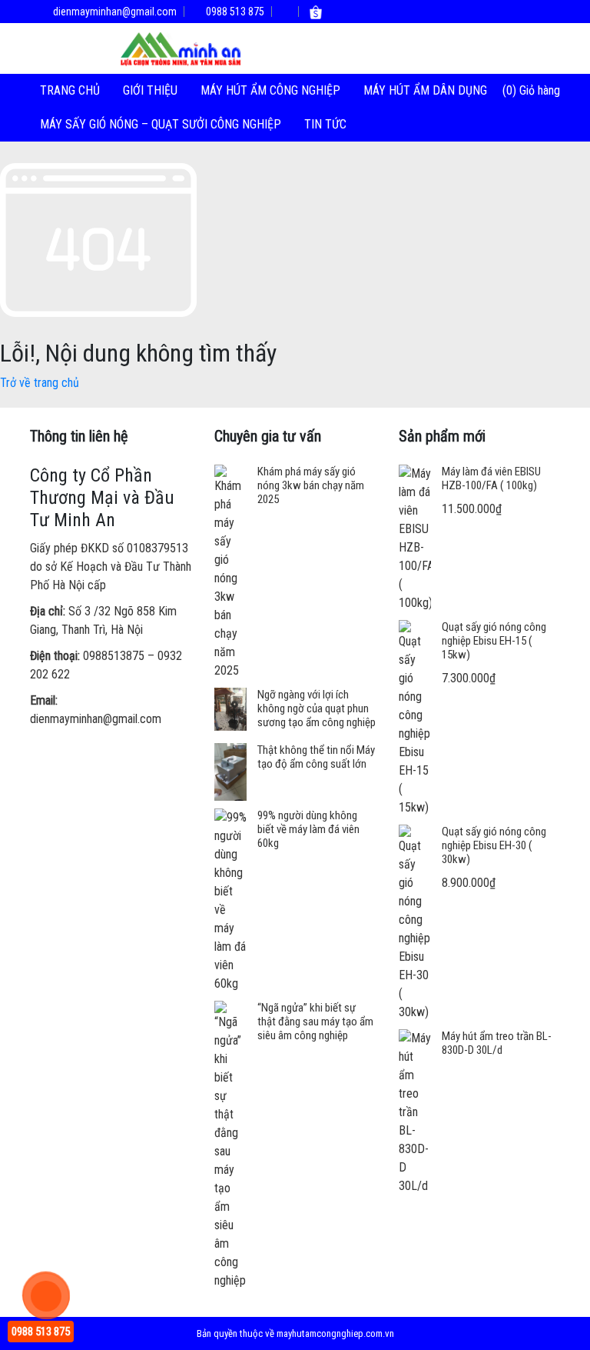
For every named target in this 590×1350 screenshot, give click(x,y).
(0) (510, 90)
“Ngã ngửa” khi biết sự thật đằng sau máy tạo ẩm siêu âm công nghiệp (315, 1021)
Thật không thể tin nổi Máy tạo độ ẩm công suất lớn (316, 757)
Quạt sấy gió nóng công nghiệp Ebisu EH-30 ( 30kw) (494, 845)
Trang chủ (70, 90)
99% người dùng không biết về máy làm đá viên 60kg (308, 829)
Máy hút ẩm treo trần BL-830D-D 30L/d (497, 1043)
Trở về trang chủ (39, 382)
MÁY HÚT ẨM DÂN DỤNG (425, 90)
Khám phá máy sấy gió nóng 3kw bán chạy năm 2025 (310, 485)
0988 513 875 (234, 11)
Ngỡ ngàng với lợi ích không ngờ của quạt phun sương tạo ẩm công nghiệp (316, 708)
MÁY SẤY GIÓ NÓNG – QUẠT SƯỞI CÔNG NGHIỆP (160, 124)
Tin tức (325, 124)
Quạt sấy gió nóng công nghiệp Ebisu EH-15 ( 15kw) (494, 641)
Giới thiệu (150, 90)
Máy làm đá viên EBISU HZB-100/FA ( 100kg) (491, 478)
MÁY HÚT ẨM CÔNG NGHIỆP (270, 90)
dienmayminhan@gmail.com (114, 11)
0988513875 (113, 655)
